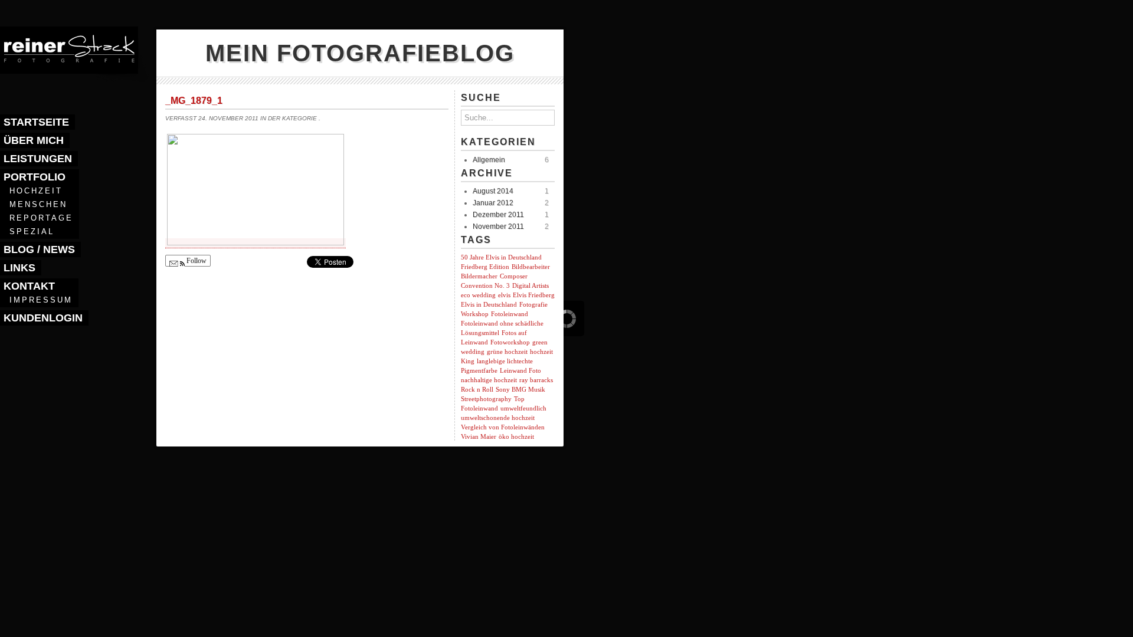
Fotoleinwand (509, 314)
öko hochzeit (516, 437)
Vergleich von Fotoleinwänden (503, 427)
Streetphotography (486, 399)
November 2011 (498, 226)
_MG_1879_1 (193, 101)
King (467, 361)
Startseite (36, 122)
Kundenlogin (43, 318)
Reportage (41, 218)
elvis (504, 295)
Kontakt (29, 286)
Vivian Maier (478, 437)
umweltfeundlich (523, 408)
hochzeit (541, 352)
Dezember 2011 (498, 215)
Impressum (41, 300)
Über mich (34, 140)
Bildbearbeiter (531, 267)
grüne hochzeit (507, 352)
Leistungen (38, 158)
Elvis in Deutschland (489, 304)
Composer (514, 276)
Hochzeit (36, 191)
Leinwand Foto (520, 370)
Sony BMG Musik (520, 389)
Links (19, 267)
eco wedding (478, 295)
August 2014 (493, 191)
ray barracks (536, 380)
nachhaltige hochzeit (489, 380)
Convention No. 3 (485, 286)
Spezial (31, 231)
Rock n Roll (477, 389)
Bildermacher (479, 276)
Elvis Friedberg (534, 295)
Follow (196, 261)
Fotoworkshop (510, 342)
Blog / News (39, 249)
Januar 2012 (493, 203)
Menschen (38, 204)
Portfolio (35, 177)
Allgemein (489, 160)
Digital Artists (530, 286)
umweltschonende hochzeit (498, 418)
